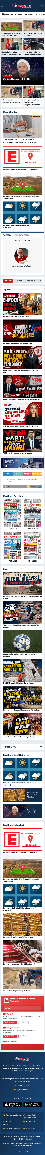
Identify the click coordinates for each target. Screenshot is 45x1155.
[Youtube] (26, 1098)
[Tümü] (41, 496)
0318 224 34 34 (24, 1085)
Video (30, 15)
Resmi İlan (8, 15)
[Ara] (42, 5)
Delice (31, 1143)
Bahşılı (12, 1143)
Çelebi (25, 1143)
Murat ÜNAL (22, 266)
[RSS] (30, 1098)
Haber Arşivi (30, 1128)
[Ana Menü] (2, 6)
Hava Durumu (8, 1136)
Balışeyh (19, 1143)
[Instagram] (22, 1098)
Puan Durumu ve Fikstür (10, 1123)
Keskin (15, 1146)
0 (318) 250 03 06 (11, 1036)
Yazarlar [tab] (8, 235)
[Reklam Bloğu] (22, 463)
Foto (20, 15)
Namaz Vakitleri (19, 1136)
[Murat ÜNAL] (22, 256)
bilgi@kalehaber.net (24, 1090)
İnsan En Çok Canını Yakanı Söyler (22, 240)
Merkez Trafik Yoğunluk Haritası (29, 1116)
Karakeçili (38, 1143)
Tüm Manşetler (31, 1122)
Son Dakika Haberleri (13, 1128)
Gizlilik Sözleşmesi (25, 1139)
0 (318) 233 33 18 (11, 1022)
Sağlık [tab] (19, 281)
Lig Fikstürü (30, 1136)
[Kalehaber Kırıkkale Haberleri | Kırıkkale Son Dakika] (21, 6)
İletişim (38, 1136)
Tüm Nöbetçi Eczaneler (23, 1047)
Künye (15, 1139)
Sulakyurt (21, 1146)
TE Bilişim (28, 1152)
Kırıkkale (6, 1143)
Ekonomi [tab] (30, 281)
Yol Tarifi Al (24, 1022)
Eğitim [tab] (8, 281)
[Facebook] (14, 1098)
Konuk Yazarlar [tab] (22, 235)
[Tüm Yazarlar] (41, 235)
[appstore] (12, 1105)
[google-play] (32, 1105)
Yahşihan (29, 1146)
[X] (18, 1098)
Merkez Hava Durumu (14, 1115)
